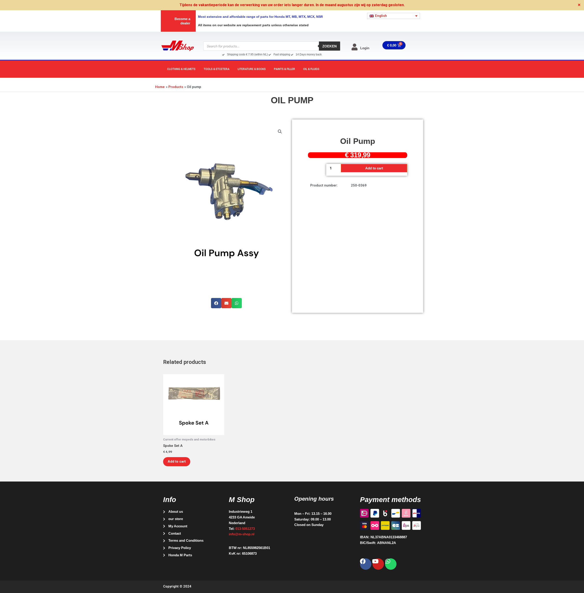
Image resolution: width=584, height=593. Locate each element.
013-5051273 (245, 529)
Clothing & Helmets (181, 69)
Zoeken (329, 46)
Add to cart (374, 168)
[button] (280, 131)
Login (364, 48)
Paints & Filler (284, 69)
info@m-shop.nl (241, 534)
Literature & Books (252, 69)
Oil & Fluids (311, 69)
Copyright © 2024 (177, 586)
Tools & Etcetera (216, 69)
